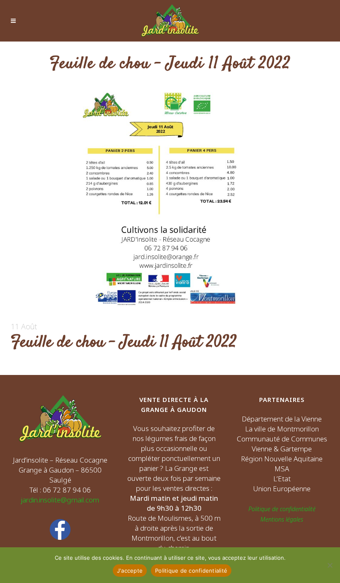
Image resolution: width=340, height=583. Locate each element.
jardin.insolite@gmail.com (60, 500)
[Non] (329, 565)
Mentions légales (281, 519)
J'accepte (130, 570)
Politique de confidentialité (282, 509)
